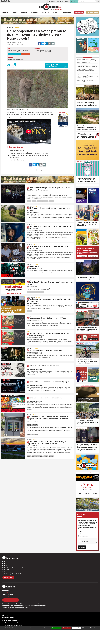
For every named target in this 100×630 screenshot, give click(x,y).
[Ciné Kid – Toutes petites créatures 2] (13, 402)
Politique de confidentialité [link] (89, 628)
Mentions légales (8, 571)
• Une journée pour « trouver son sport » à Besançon (86, 81)
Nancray (29, 186)
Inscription (82, 256)
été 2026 (46, 456)
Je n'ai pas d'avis (84, 536)
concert (33, 201)
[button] (95, 1)
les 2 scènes (35, 434)
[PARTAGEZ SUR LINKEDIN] (46, 43)
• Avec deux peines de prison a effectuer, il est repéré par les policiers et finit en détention (87, 76)
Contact (6, 561)
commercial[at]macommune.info (10, 596)
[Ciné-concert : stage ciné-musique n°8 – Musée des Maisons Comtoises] (13, 191)
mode (42, 292)
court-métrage (40, 201)
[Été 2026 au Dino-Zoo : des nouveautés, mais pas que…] (87, 267)
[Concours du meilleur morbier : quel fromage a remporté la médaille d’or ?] (87, 213)
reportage (29, 310)
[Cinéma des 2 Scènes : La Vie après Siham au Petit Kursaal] (13, 250)
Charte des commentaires (11, 565)
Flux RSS (6, 569)
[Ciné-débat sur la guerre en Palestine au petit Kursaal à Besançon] (13, 337)
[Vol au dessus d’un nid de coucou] (13, 370)
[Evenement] (13, 270)
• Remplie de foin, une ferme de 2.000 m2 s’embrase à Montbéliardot (87, 65)
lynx (42, 170)
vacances (51, 456)
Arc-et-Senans (31, 297)
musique (51, 201)
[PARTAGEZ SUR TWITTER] (42, 43)
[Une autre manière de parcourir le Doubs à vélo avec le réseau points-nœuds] (87, 350)
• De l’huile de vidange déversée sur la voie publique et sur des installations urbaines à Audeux (86, 71)
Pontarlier (30, 264)
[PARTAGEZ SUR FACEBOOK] (39, 43)
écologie (29, 292)
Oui (80, 531)
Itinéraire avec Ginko (14, 53)
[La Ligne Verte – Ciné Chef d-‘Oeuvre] (13, 354)
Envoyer (82, 547)
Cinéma (16, 27)
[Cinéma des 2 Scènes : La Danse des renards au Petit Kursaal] (13, 230)
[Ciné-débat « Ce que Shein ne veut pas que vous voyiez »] (13, 286)
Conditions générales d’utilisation (13, 573)
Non (81, 533)
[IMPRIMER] (52, 43)
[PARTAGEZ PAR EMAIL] (49, 43)
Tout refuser (66, 628)
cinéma (33, 170)
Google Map (25, 53)
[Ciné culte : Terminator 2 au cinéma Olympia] (13, 386)
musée (46, 201)
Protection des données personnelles (14, 567)
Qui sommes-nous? (9, 563)
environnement (36, 292)
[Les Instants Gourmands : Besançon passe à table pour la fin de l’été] (87, 411)
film (38, 170)
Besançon (10, 27)
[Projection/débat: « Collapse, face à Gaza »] (13, 322)
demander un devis (10, 600)
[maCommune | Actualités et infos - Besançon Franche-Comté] (50, 6)
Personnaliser (76, 628)
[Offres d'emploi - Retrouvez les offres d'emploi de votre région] (87, 138)
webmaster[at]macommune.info (10, 608)
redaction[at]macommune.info (10, 592)
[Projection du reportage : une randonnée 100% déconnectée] (13, 303)
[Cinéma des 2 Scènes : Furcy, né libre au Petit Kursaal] (13, 212)
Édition (52, 9)
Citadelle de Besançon (37, 456)
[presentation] (77, 394)
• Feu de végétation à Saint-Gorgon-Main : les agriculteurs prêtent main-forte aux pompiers (87, 61)
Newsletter (8, 577)
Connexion (92, 256)
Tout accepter (56, 628)
